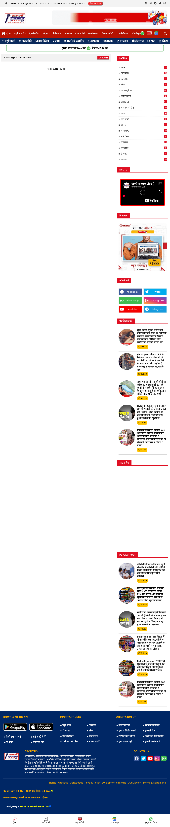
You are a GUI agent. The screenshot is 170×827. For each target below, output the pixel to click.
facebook (132, 292)
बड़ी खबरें (19, 33)
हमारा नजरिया (152, 725)
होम (8, 33)
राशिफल (123, 33)
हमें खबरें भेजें (39, 736)
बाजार (109, 41)
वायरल (123, 41)
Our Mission (134, 782)
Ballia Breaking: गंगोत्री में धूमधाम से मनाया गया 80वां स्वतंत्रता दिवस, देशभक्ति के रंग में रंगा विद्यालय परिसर (151, 666)
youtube (132, 309)
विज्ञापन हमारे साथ (154, 736)
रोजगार (139, 41)
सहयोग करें (38, 742)
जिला (56, 33)
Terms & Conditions (154, 782)
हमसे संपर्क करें (152, 741)
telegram (157, 309)
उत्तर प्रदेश (144, 73)
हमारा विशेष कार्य (127, 730)
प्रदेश (45, 33)
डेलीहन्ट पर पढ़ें (13, 736)
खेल (152, 41)
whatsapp (133, 300)
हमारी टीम (150, 730)
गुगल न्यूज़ (114, 822)
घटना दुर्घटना (144, 90)
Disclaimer (108, 782)
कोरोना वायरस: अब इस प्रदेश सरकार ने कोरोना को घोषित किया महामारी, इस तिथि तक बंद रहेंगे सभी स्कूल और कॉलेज (151, 570)
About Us (45, 3)
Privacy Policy (76, 3)
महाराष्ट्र (144, 142)
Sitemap (121, 782)
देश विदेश (34, 33)
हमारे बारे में (124, 725)
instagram (157, 300)
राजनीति (80, 33)
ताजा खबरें (94, 741)
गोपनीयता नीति (127, 736)
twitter (157, 292)
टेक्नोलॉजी (108, 33)
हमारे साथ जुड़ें (125, 741)
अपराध (68, 33)
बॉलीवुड (136, 33)
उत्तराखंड (143, 78)
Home (52, 782)
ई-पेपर (9, 742)
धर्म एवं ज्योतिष (75, 41)
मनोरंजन (93, 33)
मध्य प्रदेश (144, 130)
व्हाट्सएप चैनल (150, 822)
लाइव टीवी (79, 822)
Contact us (59, 3)
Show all (103, 57)
